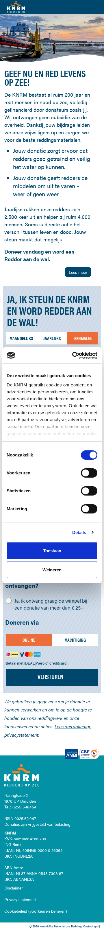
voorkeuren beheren (48, 911)
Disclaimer (13, 888)
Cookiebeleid (15, 911)
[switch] (89, 473)
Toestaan (52, 550)
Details (79, 532)
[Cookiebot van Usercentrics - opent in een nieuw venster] (73, 355)
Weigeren (52, 569)
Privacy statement (20, 899)
